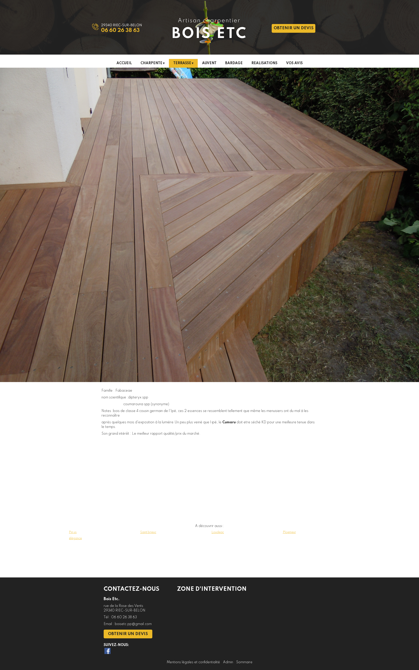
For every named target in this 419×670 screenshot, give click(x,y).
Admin (228, 662)
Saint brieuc (148, 532)
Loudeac (217, 532)
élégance (75, 538)
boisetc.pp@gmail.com (133, 624)
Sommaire (244, 662)
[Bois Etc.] (142, 16)
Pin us (73, 532)
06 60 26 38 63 (124, 617)
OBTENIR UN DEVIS (294, 28)
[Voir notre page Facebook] (108, 651)
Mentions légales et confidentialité (193, 662)
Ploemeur (289, 532)
